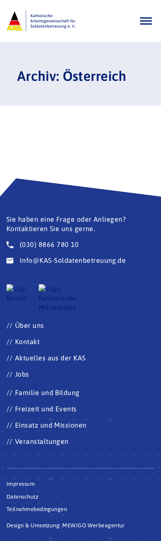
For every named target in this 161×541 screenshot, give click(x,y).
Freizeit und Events (46, 409)
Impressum (20, 484)
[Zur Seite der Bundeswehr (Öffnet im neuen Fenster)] (16, 293)
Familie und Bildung (47, 392)
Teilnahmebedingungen (36, 509)
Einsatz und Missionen (51, 425)
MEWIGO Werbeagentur (93, 525)
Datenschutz (22, 496)
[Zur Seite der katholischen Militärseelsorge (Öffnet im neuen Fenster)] (57, 298)
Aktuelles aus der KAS (50, 358)
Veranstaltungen (42, 441)
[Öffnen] (146, 20)
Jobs (22, 374)
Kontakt (27, 341)
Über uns (29, 325)
